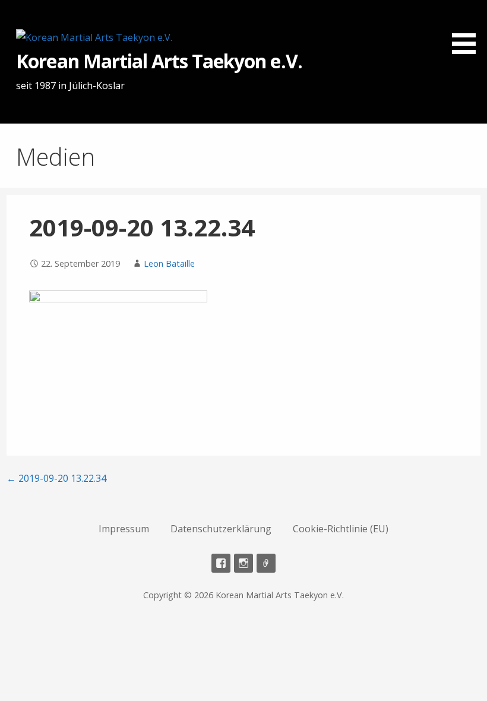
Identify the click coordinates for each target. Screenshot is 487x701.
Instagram (243, 563)
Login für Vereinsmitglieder (266, 563)
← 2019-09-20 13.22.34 (56, 478)
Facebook (220, 563)
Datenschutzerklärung (220, 528)
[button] (468, 29)
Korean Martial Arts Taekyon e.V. (159, 61)
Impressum (124, 528)
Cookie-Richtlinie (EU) (340, 528)
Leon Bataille (169, 263)
